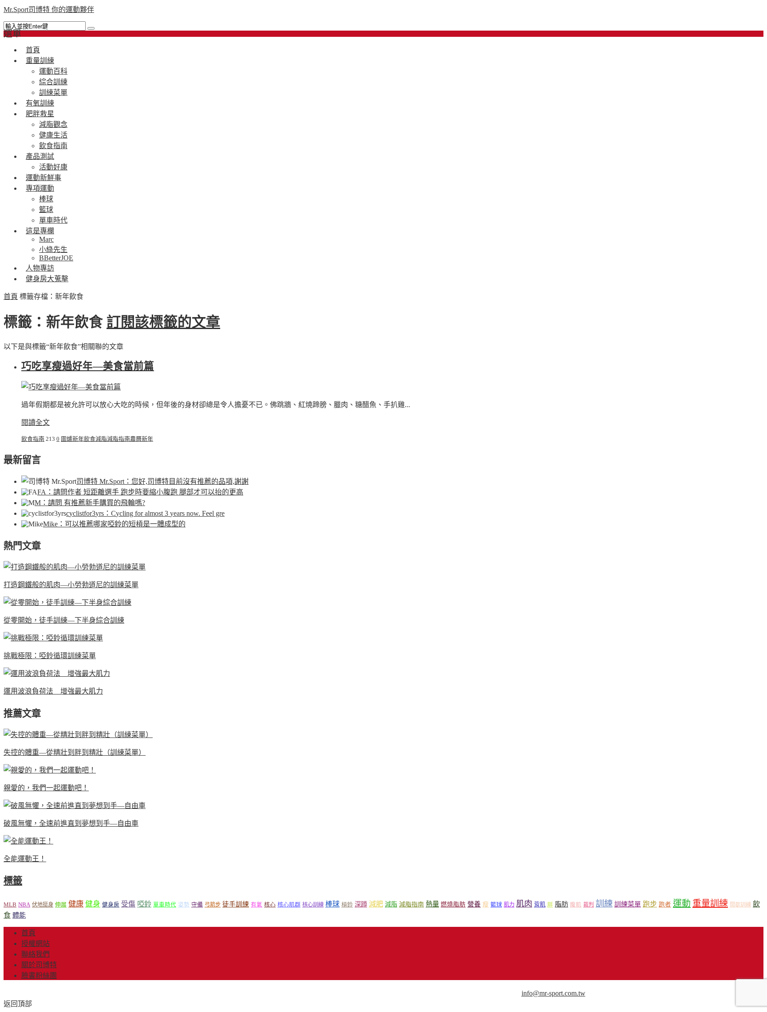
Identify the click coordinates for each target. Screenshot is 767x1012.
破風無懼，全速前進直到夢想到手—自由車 (71, 823)
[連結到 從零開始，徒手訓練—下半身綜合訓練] (67, 602)
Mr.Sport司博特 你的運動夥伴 (49, 9)
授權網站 (35, 943)
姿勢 (184, 905)
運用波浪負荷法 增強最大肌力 (53, 691)
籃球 (46, 209)
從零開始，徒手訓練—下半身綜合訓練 (64, 620)
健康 (75, 904)
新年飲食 (83, 438)
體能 (19, 915)
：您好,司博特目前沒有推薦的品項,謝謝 (162, 481)
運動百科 (53, 71)
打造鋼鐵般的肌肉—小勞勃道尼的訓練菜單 (71, 584)
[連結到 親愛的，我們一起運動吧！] (50, 770)
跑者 (665, 904)
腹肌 (575, 905)
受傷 (128, 904)
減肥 (376, 904)
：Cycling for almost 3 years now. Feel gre (145, 513)
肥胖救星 (40, 114)
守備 (197, 905)
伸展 (61, 904)
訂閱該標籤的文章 (163, 322)
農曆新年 (141, 438)
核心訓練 (313, 905)
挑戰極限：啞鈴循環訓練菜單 (50, 655)
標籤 (13, 880)
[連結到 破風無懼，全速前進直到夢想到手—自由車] (75, 805)
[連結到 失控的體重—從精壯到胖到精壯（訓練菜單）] (78, 734)
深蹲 (361, 904)
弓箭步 (213, 905)
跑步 (650, 904)
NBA (24, 904)
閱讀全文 (35, 422)
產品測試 (40, 156)
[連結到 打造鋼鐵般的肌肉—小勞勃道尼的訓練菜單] (75, 567)
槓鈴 (347, 904)
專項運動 (40, 188)
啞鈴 (144, 904)
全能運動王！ (25, 859)
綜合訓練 (53, 82)
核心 (270, 904)
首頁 (11, 296)
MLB (10, 904)
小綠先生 (53, 249)
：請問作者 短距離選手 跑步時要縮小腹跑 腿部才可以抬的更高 (140, 492)
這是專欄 (40, 231)
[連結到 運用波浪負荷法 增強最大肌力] (57, 673)
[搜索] (91, 28)
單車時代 (164, 905)
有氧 (256, 905)
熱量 (432, 904)
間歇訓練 (740, 905)
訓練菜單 (627, 904)
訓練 (604, 903)
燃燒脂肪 (453, 904)
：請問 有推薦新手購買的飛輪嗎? (90, 502)
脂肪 (561, 904)
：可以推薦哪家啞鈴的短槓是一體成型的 (114, 524)
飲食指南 (32, 438)
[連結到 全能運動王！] (28, 841)
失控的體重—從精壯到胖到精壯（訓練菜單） (75, 752)
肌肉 (524, 903)
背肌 (540, 904)
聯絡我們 (35, 954)
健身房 (110, 905)
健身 (92, 904)
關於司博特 (39, 965)
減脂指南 (118, 438)
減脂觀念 (53, 124)
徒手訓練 (235, 904)
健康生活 (53, 135)
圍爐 (66, 438)
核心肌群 (288, 904)
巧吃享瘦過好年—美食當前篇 (87, 366)
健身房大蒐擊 (47, 278)
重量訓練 (40, 60)
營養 (474, 904)
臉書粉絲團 (39, 975)
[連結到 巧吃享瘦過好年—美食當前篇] (71, 387)
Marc (46, 239)
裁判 (588, 905)
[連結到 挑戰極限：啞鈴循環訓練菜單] (53, 638)
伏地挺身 (42, 905)
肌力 (509, 905)
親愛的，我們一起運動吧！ (46, 788)
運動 (682, 903)
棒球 (46, 199)
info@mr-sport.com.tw (553, 993)
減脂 (101, 438)
